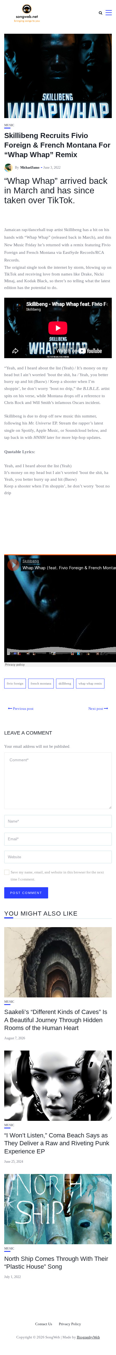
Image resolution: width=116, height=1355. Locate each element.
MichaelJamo (29, 168)
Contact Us (43, 1324)
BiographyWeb (88, 1337)
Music (9, 125)
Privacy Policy (70, 1324)
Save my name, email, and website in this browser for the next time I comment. (57, 875)
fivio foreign (15, 683)
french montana (41, 683)
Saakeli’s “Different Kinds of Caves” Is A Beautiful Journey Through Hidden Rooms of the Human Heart (55, 1019)
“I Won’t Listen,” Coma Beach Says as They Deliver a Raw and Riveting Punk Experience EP (56, 1143)
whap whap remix (90, 683)
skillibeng (65, 683)
